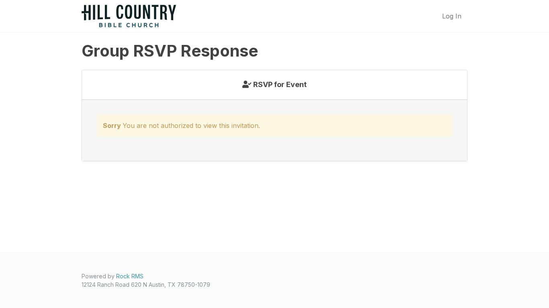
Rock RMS (129, 276)
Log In (451, 16)
